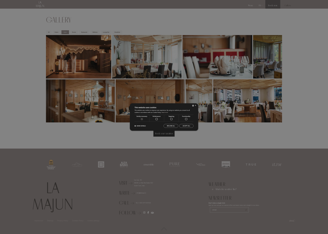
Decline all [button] (171, 126)
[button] (140, 126)
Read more (165, 112)
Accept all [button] (186, 126)
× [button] (195, 105)
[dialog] (164, 117)
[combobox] (193, 105)
